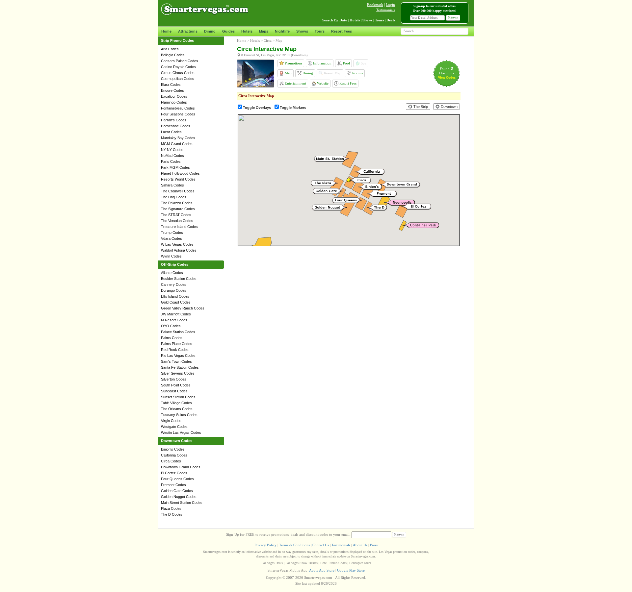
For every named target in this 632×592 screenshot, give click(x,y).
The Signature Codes (178, 209)
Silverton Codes (173, 379)
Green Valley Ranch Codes (182, 308)
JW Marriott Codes (176, 314)
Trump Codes (172, 232)
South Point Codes (176, 385)
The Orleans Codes (177, 409)
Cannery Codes (173, 284)
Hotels (246, 31)
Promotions (293, 63)
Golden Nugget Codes (179, 497)
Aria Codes (170, 49)
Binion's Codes (173, 449)
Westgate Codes (174, 427)
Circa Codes (171, 461)
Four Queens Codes (177, 479)
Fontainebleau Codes (178, 108)
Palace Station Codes (178, 332)
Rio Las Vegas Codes (178, 356)
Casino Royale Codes (178, 67)
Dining (210, 31)
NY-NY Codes (172, 150)
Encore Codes (172, 90)
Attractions (188, 31)
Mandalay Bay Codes (178, 138)
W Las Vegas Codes (177, 244)
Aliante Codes (172, 273)
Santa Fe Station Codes (180, 367)
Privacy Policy (265, 545)
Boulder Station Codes (179, 279)
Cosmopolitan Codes (177, 79)
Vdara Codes (171, 238)
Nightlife (282, 31)
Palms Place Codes (176, 344)
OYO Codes (171, 326)
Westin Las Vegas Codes (181, 432)
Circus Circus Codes (178, 73)
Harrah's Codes (173, 120)
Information (321, 63)
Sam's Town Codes (176, 361)
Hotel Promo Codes (333, 563)
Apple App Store (321, 570)
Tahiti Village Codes (176, 403)
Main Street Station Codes (181, 503)
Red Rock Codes (175, 350)
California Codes (174, 455)
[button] (329, 207)
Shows (302, 31)
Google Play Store (351, 570)
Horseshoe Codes (175, 126)
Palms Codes (171, 338)
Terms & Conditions (294, 545)
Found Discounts (446, 71)
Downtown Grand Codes (180, 467)
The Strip (420, 107)
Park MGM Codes (175, 167)
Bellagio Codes (173, 55)
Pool (346, 63)
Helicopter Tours (360, 563)
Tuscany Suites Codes (179, 415)
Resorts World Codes (178, 179)
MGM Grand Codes (177, 144)
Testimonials (385, 10)
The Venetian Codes (177, 221)
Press (374, 545)
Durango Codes (173, 290)
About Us (360, 545)
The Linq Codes (173, 197)
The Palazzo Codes (177, 203)
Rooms (357, 73)
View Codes (447, 77)
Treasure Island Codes (179, 227)
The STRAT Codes (176, 215)
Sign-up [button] (453, 17)
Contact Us (320, 545)
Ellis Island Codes (175, 296)
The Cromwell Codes (178, 191)
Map (288, 73)
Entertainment (295, 83)
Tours (320, 31)
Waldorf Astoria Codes (179, 250)
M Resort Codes (174, 320)
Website (322, 83)
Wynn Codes (171, 256)
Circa (268, 40)
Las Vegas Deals (272, 563)
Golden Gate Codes (177, 491)
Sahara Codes (172, 185)
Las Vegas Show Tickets (301, 563)
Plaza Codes (171, 508)
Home (166, 31)
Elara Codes (171, 84)
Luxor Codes (171, 132)
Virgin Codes (171, 421)
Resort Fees (341, 31)
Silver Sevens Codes (178, 373)
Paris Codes (171, 161)
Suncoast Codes (174, 391)
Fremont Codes (173, 485)
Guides (228, 31)
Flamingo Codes (174, 102)
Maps (263, 31)
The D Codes (171, 514)
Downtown (449, 107)
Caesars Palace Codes (179, 61)
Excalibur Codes (174, 96)
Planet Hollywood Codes (180, 173)
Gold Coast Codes (176, 302)
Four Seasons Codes (178, 114)
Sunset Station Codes (178, 397)
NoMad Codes (172, 156)
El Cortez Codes (174, 473)
